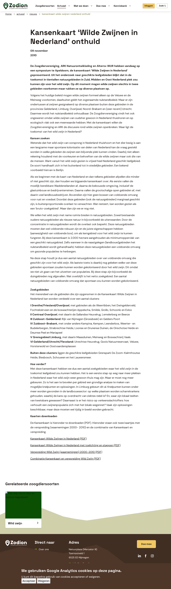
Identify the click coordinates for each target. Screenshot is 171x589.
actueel (21, 14)
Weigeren (43, 581)
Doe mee (146, 544)
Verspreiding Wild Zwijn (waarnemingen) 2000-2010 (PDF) (66, 452)
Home (8, 14)
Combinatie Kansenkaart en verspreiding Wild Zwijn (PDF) (65, 458)
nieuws (33, 14)
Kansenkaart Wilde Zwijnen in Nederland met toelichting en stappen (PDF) (75, 445)
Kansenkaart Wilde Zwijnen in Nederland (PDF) (58, 438)
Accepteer (28, 581)
